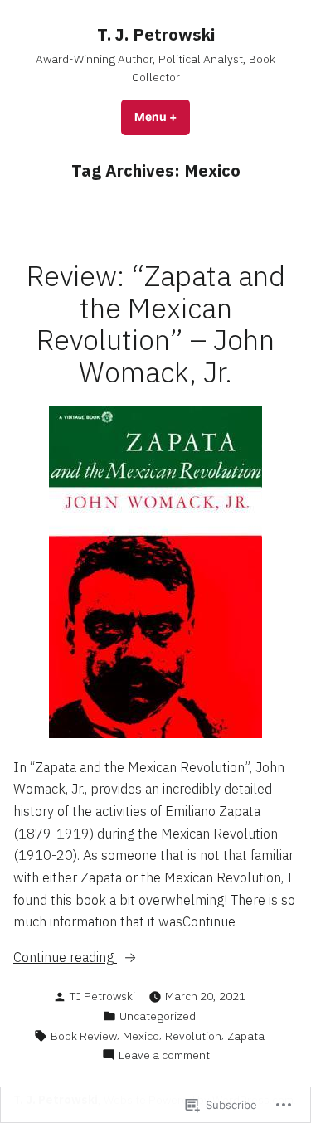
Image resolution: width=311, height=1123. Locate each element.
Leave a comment (164, 1055)
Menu (162, 117)
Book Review (84, 1035)
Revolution (193, 1035)
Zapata (246, 1035)
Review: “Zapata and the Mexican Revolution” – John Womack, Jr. (156, 324)
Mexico (141, 1035)
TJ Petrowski (102, 996)
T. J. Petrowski (156, 34)
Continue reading (65, 958)
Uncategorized (157, 1016)
